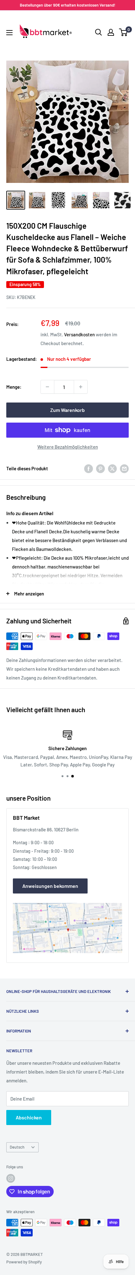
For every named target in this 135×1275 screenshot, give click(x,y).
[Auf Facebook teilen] (88, 468)
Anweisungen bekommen (50, 886)
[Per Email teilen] (124, 468)
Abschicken (29, 1117)
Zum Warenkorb (67, 410)
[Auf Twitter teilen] (112, 468)
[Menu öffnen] (9, 32)
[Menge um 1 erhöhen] (80, 386)
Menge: (13, 387)
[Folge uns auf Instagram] (10, 1178)
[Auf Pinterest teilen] (100, 468)
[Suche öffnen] (98, 32)
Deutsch (17, 1147)
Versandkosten (79, 334)
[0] (123, 32)
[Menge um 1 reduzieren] (47, 386)
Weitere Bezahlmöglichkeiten (67, 447)
